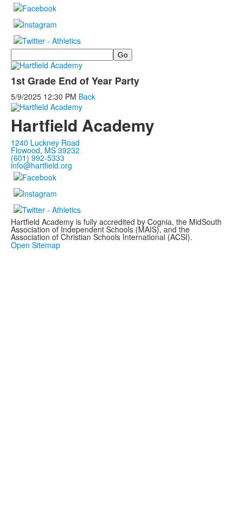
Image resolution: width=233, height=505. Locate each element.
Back (87, 96)
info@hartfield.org (41, 165)
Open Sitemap (35, 244)
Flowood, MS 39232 (45, 150)
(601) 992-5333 (37, 157)
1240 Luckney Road (45, 142)
